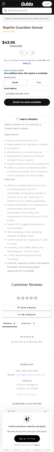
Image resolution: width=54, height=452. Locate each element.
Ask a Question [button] (28, 314)
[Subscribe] (45, 411)
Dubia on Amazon (27, 394)
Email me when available (27, 102)
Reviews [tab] (8, 323)
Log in (47, 4)
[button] (3, 4)
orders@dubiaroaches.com (31, 374)
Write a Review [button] (28, 307)
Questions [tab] (26, 323)
